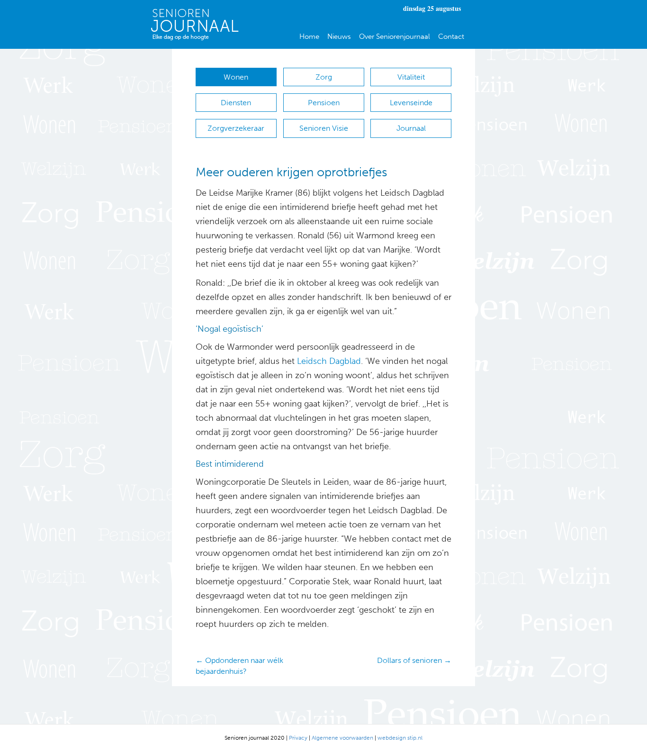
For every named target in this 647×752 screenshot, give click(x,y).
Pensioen (324, 102)
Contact (451, 36)
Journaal (411, 128)
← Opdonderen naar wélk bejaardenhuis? (239, 666)
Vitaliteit (411, 77)
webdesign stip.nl (399, 737)
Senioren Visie (323, 128)
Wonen (236, 77)
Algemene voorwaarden (342, 737)
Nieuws (339, 36)
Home (309, 36)
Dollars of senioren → (414, 660)
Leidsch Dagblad (329, 361)
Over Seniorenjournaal (394, 36)
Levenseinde (411, 102)
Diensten (236, 102)
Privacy (298, 737)
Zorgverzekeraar (235, 128)
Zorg (323, 77)
